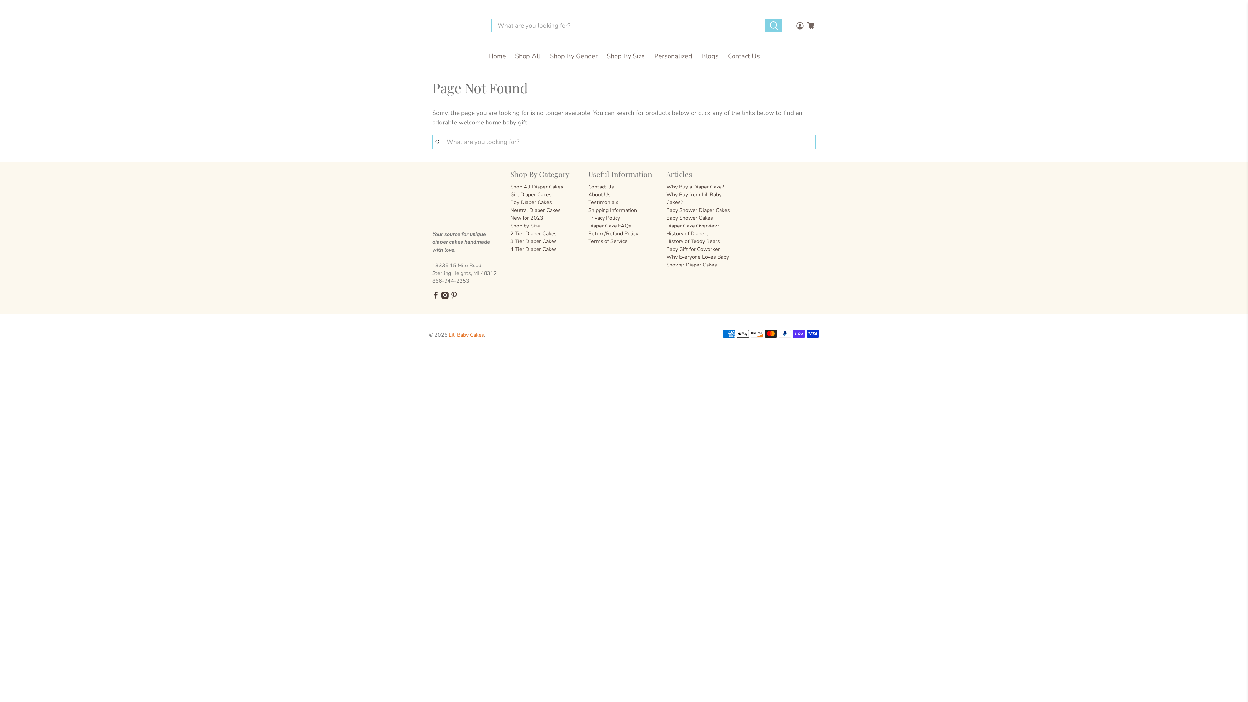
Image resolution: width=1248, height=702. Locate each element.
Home (497, 56)
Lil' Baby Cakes (466, 335)
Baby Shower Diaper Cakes (698, 210)
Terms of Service (608, 241)
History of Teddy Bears (693, 241)
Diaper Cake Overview (692, 225)
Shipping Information (612, 210)
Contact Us (744, 56)
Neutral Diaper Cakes (535, 210)
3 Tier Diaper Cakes (533, 241)
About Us (599, 194)
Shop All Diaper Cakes (536, 186)
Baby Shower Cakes (689, 218)
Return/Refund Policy (613, 233)
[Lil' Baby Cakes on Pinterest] (454, 297)
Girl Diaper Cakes (531, 194)
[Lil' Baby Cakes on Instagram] (445, 297)
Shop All (527, 56)
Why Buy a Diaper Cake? (695, 186)
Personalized (673, 56)
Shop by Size (525, 225)
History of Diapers (687, 233)
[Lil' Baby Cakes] (456, 25)
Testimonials (603, 202)
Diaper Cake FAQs (609, 225)
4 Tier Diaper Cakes (533, 249)
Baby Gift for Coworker (693, 249)
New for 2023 (526, 218)
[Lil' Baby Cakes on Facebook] (436, 297)
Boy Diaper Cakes (531, 202)
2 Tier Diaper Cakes (533, 233)
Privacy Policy (604, 218)
